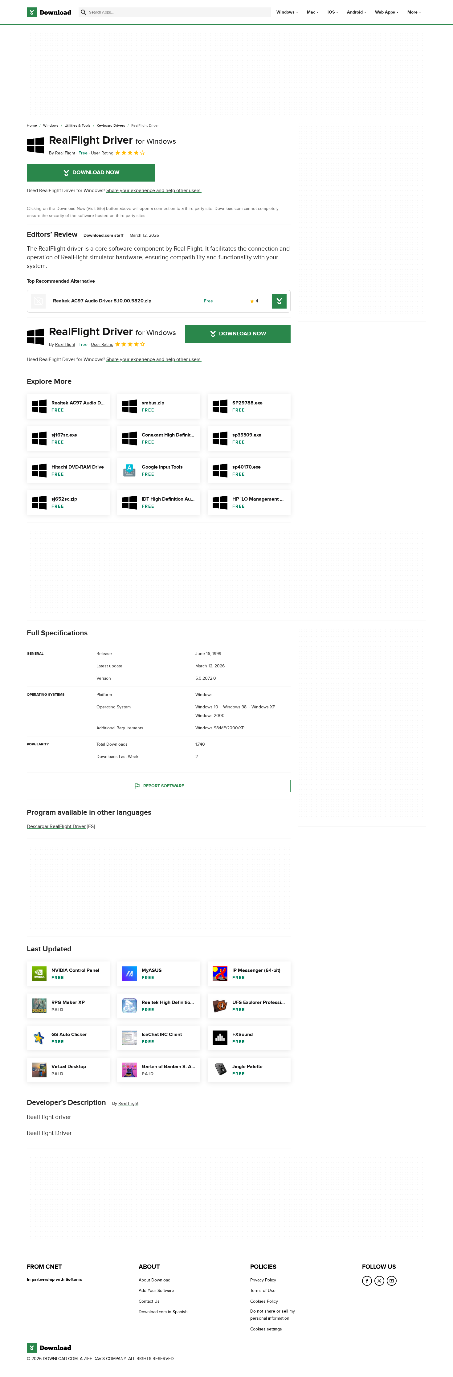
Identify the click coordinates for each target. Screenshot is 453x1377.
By (62, 153)
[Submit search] (83, 12)
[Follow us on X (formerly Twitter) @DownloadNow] (379, 1281)
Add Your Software (156, 1290)
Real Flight (128, 1103)
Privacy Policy (263, 1280)
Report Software (163, 786)
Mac (311, 12)
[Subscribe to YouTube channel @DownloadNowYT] (392, 1281)
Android (355, 12)
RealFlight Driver (112, 140)
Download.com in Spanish (163, 1311)
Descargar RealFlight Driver (56, 826)
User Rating (102, 153)
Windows (285, 12)
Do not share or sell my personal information (272, 1315)
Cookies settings (266, 1329)
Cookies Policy (264, 1301)
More (412, 12)
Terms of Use (262, 1290)
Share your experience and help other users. (154, 190)
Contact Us (149, 1301)
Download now (96, 172)
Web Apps (385, 12)
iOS (331, 12)
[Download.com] (49, 12)
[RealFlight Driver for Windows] (35, 145)
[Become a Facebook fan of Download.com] (367, 1281)
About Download (154, 1280)
